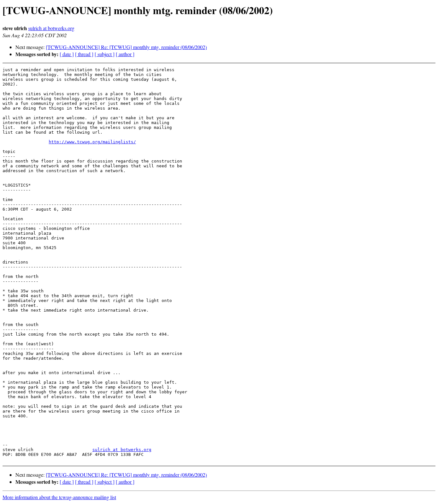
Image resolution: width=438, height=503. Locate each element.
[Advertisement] (391, 83)
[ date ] (67, 54)
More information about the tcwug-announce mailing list (59, 497)
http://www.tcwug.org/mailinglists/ (92, 141)
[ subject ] (104, 54)
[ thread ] (84, 54)
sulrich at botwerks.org (51, 28)
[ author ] (125, 54)
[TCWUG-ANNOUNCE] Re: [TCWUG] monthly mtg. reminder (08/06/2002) (126, 47)
